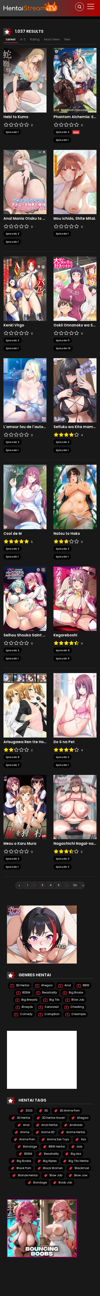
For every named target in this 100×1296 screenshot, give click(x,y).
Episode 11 (63, 340)
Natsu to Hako (66, 534)
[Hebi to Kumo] (25, 80)
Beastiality (49, 992)
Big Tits (54, 1000)
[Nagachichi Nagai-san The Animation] (75, 806)
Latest (11, 39)
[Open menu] (90, 6)
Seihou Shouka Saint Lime (25, 635)
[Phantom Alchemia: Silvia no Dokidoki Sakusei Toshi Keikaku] (75, 80)
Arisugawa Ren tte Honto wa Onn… (25, 742)
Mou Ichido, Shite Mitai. (74, 218)
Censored (51, 1007)
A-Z (22, 39)
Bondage (40, 1182)
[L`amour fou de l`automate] (25, 390)
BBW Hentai (56, 1146)
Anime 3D (47, 1132)
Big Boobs (75, 992)
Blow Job (77, 1000)
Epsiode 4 (63, 650)
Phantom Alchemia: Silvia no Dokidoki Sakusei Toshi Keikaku (75, 117)
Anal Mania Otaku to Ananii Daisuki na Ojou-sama (25, 218)
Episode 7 (12, 765)
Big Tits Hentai (78, 1161)
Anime (24, 1132)
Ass (83, 1139)
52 (75, 885)
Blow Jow (80, 1175)
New (67, 39)
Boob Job (65, 1182)
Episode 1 (12, 132)
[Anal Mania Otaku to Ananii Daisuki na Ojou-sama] (25, 181)
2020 (29, 1110)
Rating (35, 39)
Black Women (52, 1168)
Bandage (29, 1146)
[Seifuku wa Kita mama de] (75, 390)
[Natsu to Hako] (75, 496)
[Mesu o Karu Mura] (25, 806)
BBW (85, 985)
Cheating (77, 1007)
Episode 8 (12, 757)
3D (46, 1110)
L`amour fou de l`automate (25, 427)
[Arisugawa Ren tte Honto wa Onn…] (25, 705)
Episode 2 (62, 132)
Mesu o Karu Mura (19, 843)
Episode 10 (63, 348)
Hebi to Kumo (15, 117)
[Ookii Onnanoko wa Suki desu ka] (75, 288)
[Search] (79, 6)
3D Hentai (22, 985)
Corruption (52, 1014)
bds (79, 1146)
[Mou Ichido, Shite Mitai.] (75, 181)
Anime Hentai (75, 1132)
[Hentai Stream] (30, 6)
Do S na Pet (64, 742)
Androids (76, 1125)
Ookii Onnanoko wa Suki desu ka (75, 325)
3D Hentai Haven (53, 1118)
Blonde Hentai (27, 1175)
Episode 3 (62, 658)
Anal (67, 985)
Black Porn (23, 1168)
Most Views (52, 39)
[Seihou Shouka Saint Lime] (25, 598)
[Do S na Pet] (75, 705)
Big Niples (49, 1161)
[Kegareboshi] (75, 598)
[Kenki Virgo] (25, 288)
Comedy (26, 1014)
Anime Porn (27, 1139)
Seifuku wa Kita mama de (75, 427)
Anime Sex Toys (57, 1139)
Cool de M (12, 534)
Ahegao (46, 985)
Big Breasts (29, 1000)
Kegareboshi (65, 635)
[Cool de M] (25, 496)
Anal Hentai (49, 1125)
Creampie (78, 1014)
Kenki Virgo (13, 325)
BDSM (26, 992)
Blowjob (27, 1007)
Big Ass (75, 1154)
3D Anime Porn (69, 1110)
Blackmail (81, 1168)
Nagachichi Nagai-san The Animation (75, 843)
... (67, 885)
